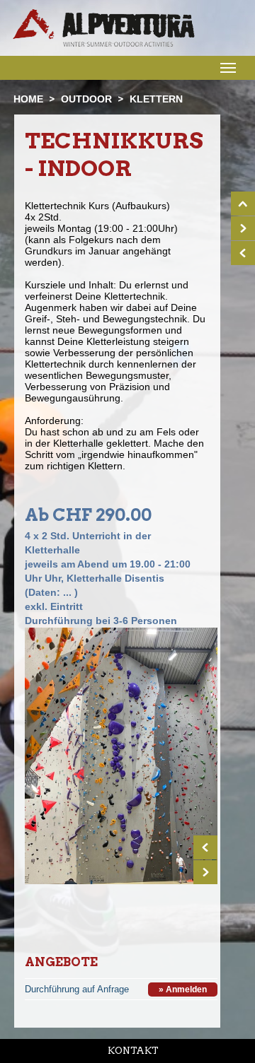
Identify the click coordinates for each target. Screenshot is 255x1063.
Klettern (156, 99)
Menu (227, 67)
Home (28, 99)
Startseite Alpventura (104, 28)
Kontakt (133, 1050)
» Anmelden (183, 989)
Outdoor (86, 99)
